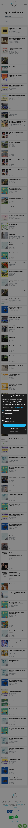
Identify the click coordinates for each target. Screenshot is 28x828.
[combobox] (23, 395)
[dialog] (14, 414)
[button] (14, 432)
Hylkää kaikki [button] (14, 428)
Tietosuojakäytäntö (18, 407)
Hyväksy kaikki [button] (14, 425)
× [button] (25, 395)
